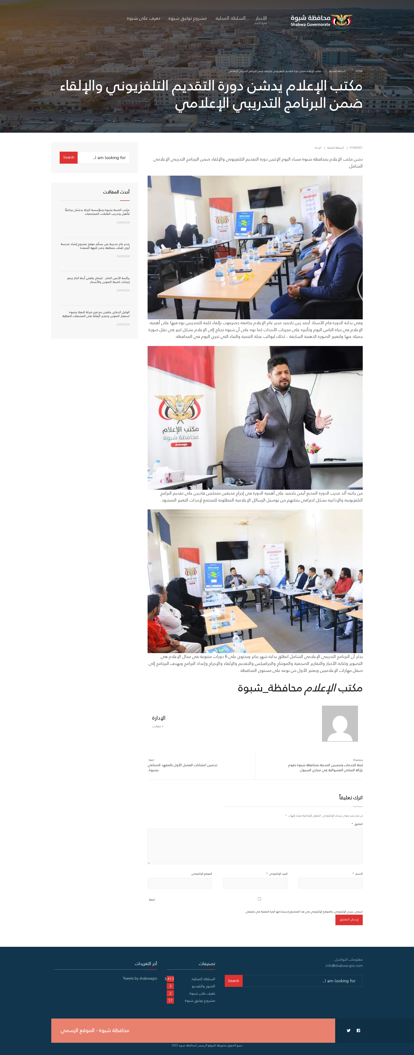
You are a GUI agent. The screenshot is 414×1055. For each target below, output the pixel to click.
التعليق (357, 824)
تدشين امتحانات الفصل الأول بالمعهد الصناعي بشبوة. (182, 765)
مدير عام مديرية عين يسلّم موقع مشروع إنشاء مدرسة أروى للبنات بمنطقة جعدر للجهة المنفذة (95, 245)
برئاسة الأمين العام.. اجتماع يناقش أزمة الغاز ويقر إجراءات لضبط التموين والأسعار (98, 279)
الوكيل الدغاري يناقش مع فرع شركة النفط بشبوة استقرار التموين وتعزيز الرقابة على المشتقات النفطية (96, 314)
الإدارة (318, 147)
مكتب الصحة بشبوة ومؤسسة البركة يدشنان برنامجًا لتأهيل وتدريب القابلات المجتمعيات (97, 211)
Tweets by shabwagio (140, 978)
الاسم (357, 873)
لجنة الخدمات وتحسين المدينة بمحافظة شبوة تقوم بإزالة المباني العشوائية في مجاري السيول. (325, 765)
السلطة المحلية (231, 18)
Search (68, 157)
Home (359, 71)
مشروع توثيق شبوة (188, 18)
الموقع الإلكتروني (201, 873)
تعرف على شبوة (143, 18)
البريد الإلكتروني (277, 873)
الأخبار (260, 19)
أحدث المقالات (116, 192)
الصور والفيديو (203, 986)
